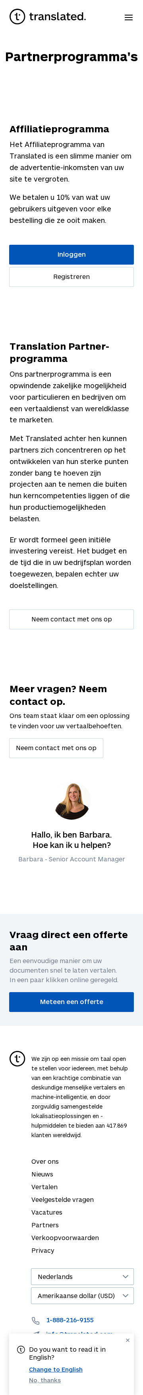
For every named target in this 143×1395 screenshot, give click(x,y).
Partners (45, 1225)
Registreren (71, 276)
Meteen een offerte (71, 1001)
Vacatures (46, 1212)
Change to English (56, 1369)
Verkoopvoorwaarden (65, 1237)
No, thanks (45, 1380)
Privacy (42, 1250)
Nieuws (42, 1174)
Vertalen (44, 1186)
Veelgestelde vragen (62, 1199)
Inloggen (72, 254)
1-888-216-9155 (70, 1319)
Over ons (45, 1161)
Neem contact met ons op (71, 619)
